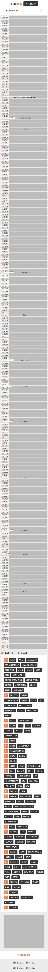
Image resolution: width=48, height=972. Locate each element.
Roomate (9, 857)
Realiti (13, 852)
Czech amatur (25, 721)
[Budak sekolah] (24, 118)
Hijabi (12, 756)
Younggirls (26, 897)
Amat (21, 660)
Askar (38, 670)
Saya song (28, 872)
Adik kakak (9, 670)
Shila (7, 872)
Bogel (21, 710)
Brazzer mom (25, 705)
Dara (12, 726)
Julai (21, 766)
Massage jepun (11, 811)
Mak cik (26, 817)
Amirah (8, 685)
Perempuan (32, 837)
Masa (20, 801)
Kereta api (9, 776)
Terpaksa (25, 882)
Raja (28, 857)
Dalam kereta (11, 736)
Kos (35, 776)
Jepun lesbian (34, 766)
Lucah (23, 791)
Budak (24, 695)
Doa (27, 726)
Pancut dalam (11, 847)
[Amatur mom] (24, 360)
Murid (37, 796)
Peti (22, 832)
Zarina (13, 907)
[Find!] (41, 10)
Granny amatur (17, 751)
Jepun (12, 766)
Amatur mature (29, 665)
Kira (23, 781)
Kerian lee (9, 786)
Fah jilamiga (24, 746)
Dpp (20, 726)
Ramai (19, 857)
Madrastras (10, 822)
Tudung (13, 882)
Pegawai (31, 842)
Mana (24, 811)
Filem (12, 746)
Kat (11, 771)
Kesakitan (33, 781)
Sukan (7, 867)
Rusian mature (34, 852)
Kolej (30, 771)
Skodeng (14, 862)
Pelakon (8, 842)
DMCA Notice (30, 963)
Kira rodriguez (11, 781)
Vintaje (13, 892)
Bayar (7, 715)
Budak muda (10, 705)
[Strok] (24, 315)
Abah (20, 670)
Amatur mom (20, 685)
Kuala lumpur (24, 776)
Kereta (39, 771)
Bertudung (31, 710)
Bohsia (24, 700)
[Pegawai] (24, 554)
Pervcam (19, 837)
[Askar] (24, 592)
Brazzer (14, 695)
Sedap (24, 862)
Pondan (13, 832)
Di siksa (8, 731)
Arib (7, 675)
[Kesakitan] (24, 387)
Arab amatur (18, 675)
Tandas (16, 887)
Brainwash (10, 710)
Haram (22, 756)
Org (12, 827)
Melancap (9, 801)
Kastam (20, 771)
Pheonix (8, 837)
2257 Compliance (18, 963)
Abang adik (32, 660)
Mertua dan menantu (24, 806)
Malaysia (31, 801)
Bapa (33, 700)
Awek (12, 660)
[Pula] (24, 584)
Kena (20, 786)
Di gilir (18, 731)
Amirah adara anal (13, 680)
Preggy (31, 832)
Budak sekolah (11, 700)
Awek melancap (12, 665)
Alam (7, 690)
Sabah (15, 877)
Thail (7, 887)
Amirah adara (32, 680)
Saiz (7, 877)
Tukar (35, 882)
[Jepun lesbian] (24, 272)
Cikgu (12, 721)
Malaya (8, 817)
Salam (40, 872)
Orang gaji (22, 827)
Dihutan (36, 726)
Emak (12, 741)
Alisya (33, 685)
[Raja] (24, 477)
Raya (22, 852)
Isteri (12, 761)
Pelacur (19, 842)
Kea (27, 786)
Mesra (8, 806)
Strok (16, 867)
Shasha (17, 872)
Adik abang (18, 690)
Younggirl (9, 902)
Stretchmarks (29, 867)
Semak (33, 862)
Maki (17, 817)
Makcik (13, 796)
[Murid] (24, 129)
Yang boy (14, 897)
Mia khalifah (25, 796)
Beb (41, 700)
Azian (29, 670)
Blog (16, 4)
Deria (27, 731)
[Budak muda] (24, 421)
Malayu (34, 811)
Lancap (13, 791)
